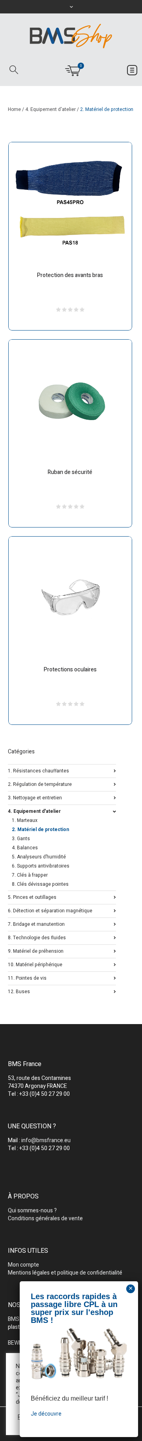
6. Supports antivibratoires (40, 866)
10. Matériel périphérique (35, 964)
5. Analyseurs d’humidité (39, 856)
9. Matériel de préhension (36, 951)
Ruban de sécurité (70, 472)
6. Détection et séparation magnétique (50, 910)
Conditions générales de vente (45, 1218)
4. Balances (25, 847)
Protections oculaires (70, 669)
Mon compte (23, 1265)
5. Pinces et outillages (32, 897)
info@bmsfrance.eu (46, 1140)
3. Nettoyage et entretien (35, 797)
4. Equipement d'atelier (50, 109)
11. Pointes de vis (27, 977)
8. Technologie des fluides (37, 937)
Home (14, 109)
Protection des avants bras (70, 275)
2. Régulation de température (40, 784)
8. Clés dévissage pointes (40, 884)
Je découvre (46, 1414)
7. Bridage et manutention (36, 924)
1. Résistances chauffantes (38, 770)
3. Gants (21, 838)
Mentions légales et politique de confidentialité (65, 1273)
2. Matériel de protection (40, 829)
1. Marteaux (24, 820)
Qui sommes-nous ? (32, 1210)
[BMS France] (71, 35)
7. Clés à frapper (30, 875)
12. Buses (19, 991)
